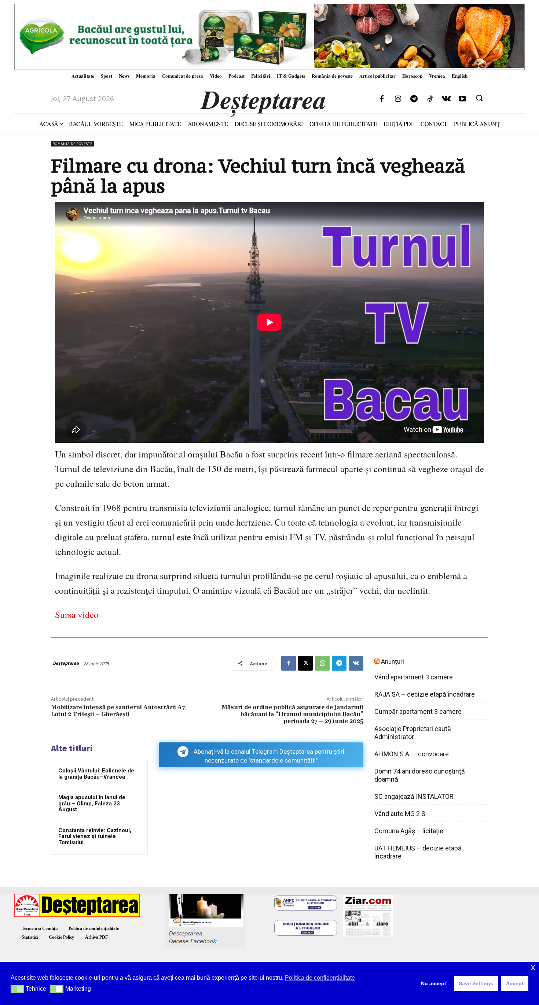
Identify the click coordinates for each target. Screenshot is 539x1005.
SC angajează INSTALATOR (414, 796)
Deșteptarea (66, 663)
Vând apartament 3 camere (413, 677)
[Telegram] (414, 99)
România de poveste (72, 143)
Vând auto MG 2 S (399, 813)
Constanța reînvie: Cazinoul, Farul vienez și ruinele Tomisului (94, 836)
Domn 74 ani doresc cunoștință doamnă (419, 775)
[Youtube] (462, 99)
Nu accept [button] (433, 983)
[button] (479, 98)
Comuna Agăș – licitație (408, 831)
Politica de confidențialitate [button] (320, 978)
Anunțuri (392, 661)
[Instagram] (398, 99)
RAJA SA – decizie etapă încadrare (424, 694)
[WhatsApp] (322, 663)
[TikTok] (430, 99)
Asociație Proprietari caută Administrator (412, 733)
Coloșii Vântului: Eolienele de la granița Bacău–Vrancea (96, 773)
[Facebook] (381, 99)
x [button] (533, 967)
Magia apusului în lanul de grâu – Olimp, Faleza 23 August (91, 803)
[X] (305, 663)
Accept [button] (515, 983)
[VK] (356, 663)
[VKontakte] (446, 99)
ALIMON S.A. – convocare (411, 754)
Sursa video (77, 614)
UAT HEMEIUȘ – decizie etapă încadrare (418, 852)
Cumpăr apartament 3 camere (418, 711)
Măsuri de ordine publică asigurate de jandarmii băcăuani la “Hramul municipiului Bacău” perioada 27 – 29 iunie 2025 (292, 714)
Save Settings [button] (476, 983)
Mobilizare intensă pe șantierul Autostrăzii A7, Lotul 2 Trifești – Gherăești (119, 711)
